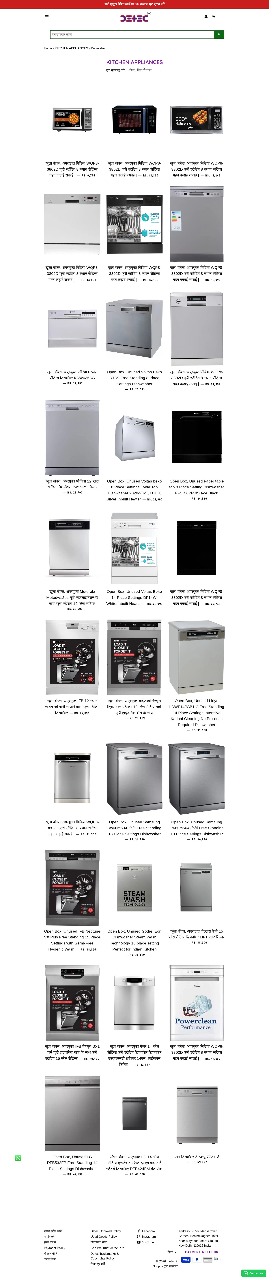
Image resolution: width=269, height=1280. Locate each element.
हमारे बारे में (50, 1242)
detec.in (173, 1261)
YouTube (147, 1242)
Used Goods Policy (104, 1236)
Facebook (148, 1231)
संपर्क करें (49, 1236)
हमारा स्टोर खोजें (53, 1231)
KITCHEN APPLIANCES (71, 48)
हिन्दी (170, 1252)
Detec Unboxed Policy (106, 1231)
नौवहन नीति (50, 1253)
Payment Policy (54, 1248)
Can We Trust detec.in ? (107, 1248)
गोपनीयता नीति (99, 1242)
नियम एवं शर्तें (98, 1264)
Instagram (148, 1236)
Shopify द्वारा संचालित (165, 1266)
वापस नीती (50, 1259)
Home (48, 48)
